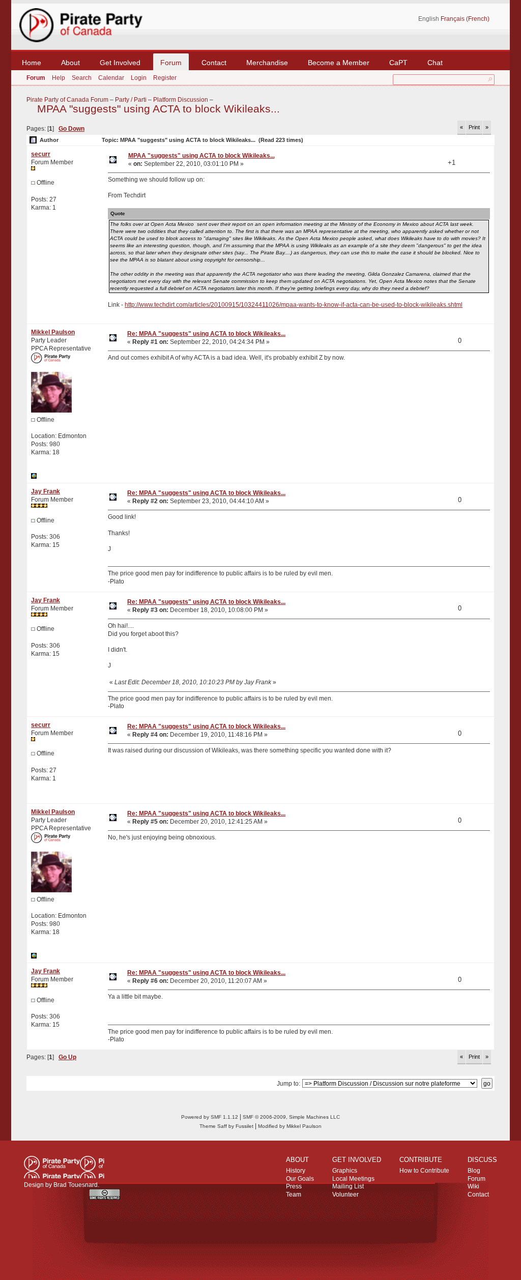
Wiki (473, 1186)
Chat (435, 63)
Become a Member (338, 63)
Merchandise (267, 63)
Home (31, 63)
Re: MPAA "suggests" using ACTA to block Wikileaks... (206, 333)
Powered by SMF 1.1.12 (209, 1117)
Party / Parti (131, 99)
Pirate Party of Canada (64, 1167)
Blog (474, 1170)
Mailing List (348, 1186)
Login (139, 77)
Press (294, 1186)
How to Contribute (424, 1170)
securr (40, 154)
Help (58, 77)
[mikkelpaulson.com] (34, 476)
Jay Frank (45, 491)
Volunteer (345, 1194)
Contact (213, 63)
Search (82, 77)
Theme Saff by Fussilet (226, 1126)
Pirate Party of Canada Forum (67, 99)
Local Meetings (353, 1178)
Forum (171, 63)
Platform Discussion (180, 99)
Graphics (344, 1170)
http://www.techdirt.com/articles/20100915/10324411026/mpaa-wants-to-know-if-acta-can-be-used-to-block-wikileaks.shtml (293, 304)
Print (474, 127)
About (70, 63)
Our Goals (300, 1178)
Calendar (111, 77)
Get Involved (120, 63)
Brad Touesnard (75, 1184)
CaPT (398, 63)
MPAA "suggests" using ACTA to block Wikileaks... (158, 109)
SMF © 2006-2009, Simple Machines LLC (291, 1117)
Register (165, 77)
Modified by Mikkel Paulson (290, 1126)
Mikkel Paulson (53, 332)
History (295, 1170)
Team (293, 1194)
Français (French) (465, 18)
